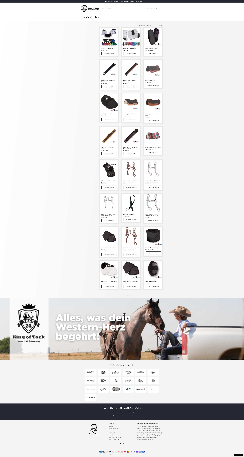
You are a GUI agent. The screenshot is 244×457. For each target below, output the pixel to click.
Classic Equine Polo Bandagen (151, 247)
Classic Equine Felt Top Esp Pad (130, 113)
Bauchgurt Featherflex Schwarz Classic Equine (108, 81)
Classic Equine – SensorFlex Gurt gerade (108, 148)
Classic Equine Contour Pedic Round (151, 114)
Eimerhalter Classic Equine (129, 214)
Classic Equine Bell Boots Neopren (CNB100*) (108, 248)
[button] (156, 8)
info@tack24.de (115, 439)
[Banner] (122, 329)
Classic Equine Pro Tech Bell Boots (108, 113)
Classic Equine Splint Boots (151, 48)
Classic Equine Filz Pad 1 (150, 80)
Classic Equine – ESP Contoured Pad (153, 147)
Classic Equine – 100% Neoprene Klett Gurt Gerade (130, 148)
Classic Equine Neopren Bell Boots (130, 281)
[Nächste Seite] (134, 294)
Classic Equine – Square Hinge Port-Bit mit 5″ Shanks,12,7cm (131, 181)
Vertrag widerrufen (238, 454)
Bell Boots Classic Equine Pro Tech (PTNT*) (108, 181)
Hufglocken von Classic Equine (108, 48)
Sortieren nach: (142, 25)
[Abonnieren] (132, 415)
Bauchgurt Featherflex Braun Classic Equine (129, 81)
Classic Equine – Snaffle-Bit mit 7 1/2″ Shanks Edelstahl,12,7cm (152, 181)
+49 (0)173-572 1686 (117, 437)
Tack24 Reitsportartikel (103, 454)
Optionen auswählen (109, 53)
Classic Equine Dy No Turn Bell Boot (109, 281)
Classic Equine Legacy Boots (129, 48)
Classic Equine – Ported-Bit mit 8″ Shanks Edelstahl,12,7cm (108, 215)
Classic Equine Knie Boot (150, 281)
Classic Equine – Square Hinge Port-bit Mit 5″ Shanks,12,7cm (131, 248)
